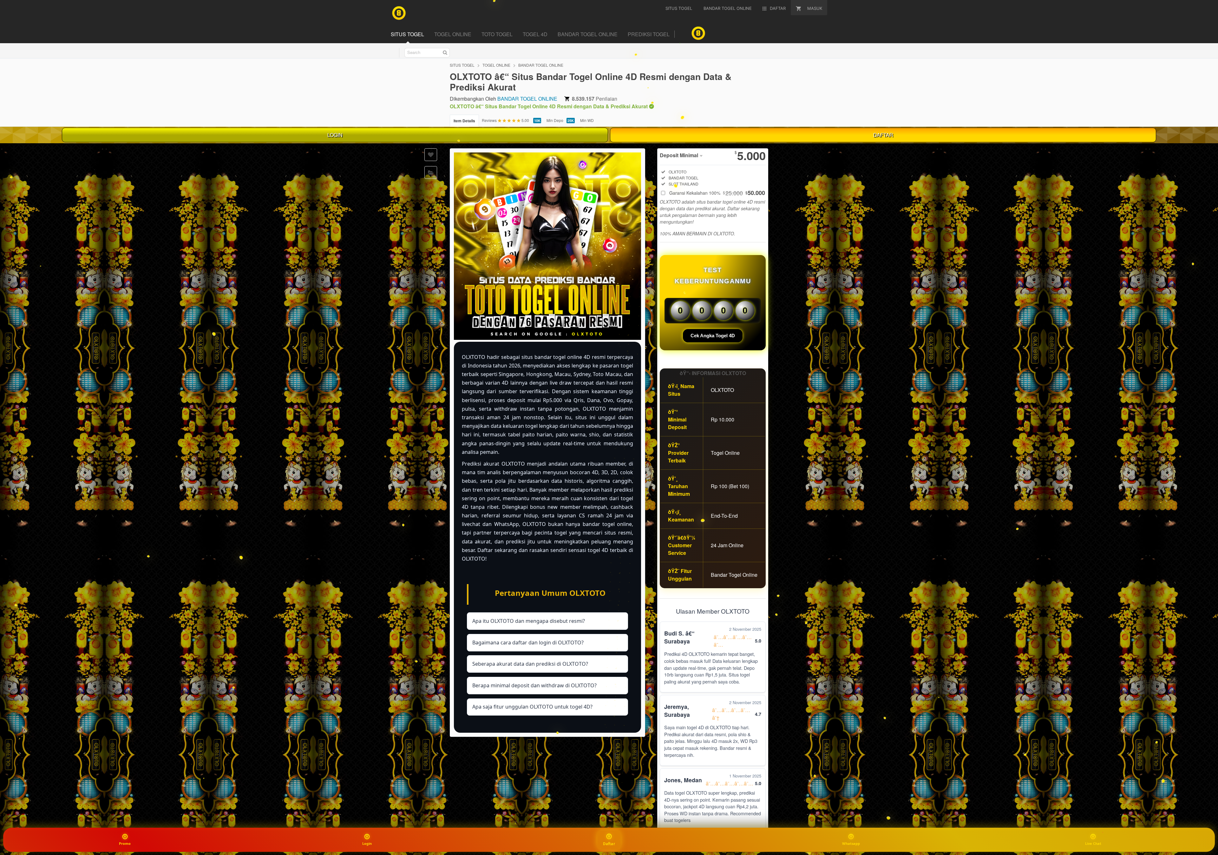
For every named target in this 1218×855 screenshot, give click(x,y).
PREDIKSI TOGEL (649, 34)
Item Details (464, 121)
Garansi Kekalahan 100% (717, 193)
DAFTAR (883, 134)
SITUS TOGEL (407, 34)
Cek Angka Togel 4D (713, 335)
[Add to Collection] (430, 172)
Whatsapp (851, 843)
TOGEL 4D (535, 34)
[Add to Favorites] (430, 154)
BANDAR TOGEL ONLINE (588, 34)
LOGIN (335, 134)
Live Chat (1093, 843)
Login (367, 843)
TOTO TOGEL (497, 34)
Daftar (609, 843)
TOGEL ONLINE (452, 34)
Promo (125, 843)
